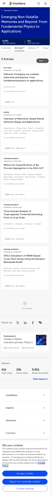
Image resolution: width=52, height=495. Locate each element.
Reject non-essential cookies (25, 481)
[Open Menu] (4, 3)
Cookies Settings (25, 488)
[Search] (38, 3)
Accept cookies (25, 473)
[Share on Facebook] (33, 322)
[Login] (45, 3)
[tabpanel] (25, 220)
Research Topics (11, 10)
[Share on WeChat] (40, 322)
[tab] (6, 48)
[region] (25, 467)
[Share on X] (18, 322)
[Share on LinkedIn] (25, 322)
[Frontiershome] (17, 3)
